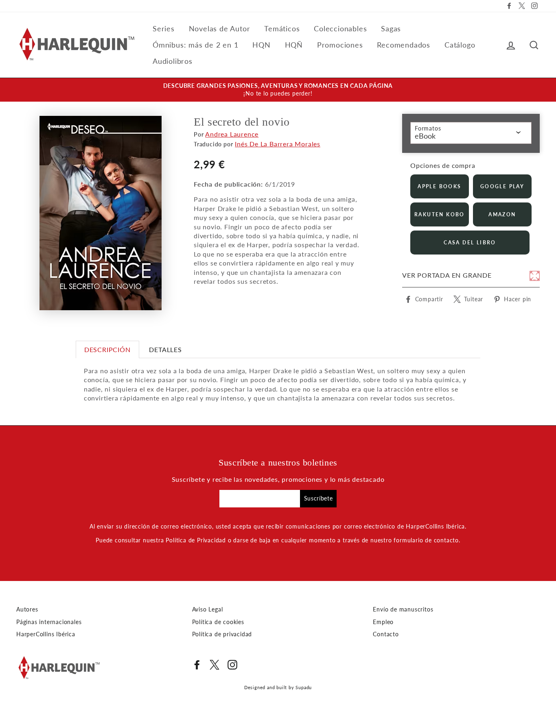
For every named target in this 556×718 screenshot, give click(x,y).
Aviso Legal (207, 609)
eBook (425, 135)
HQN (261, 44)
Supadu (304, 687)
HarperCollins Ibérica (45, 634)
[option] (278, 90)
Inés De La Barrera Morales (277, 144)
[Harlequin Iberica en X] (214, 665)
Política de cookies (218, 622)
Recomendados (403, 44)
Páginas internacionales (48, 622)
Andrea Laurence (231, 134)
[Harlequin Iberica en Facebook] (197, 665)
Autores (27, 609)
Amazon (502, 214)
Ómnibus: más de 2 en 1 (196, 44)
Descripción (107, 349)
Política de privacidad (222, 634)
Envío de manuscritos (403, 609)
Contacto (385, 634)
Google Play (502, 186)
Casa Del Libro (470, 242)
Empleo (383, 622)
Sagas (391, 28)
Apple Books (439, 186)
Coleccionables (340, 28)
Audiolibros (173, 61)
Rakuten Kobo (439, 214)
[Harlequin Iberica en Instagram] (232, 665)
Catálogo (459, 44)
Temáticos (282, 28)
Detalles (165, 349)
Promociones (340, 44)
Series (164, 28)
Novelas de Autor (219, 28)
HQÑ (294, 44)
